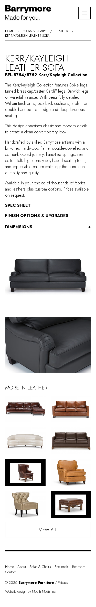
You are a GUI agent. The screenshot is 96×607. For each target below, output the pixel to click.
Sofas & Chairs (35, 31)
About (21, 566)
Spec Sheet (18, 205)
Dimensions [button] (48, 227)
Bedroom (78, 566)
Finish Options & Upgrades (36, 216)
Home (9, 31)
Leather (62, 31)
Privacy (63, 582)
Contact (10, 572)
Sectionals (62, 566)
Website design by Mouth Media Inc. (31, 591)
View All (48, 529)
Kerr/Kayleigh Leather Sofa (27, 35)
